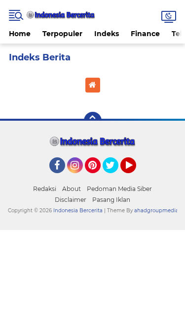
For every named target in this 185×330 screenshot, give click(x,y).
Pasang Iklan (111, 199)
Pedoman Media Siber (119, 188)
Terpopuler (62, 33)
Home (20, 33)
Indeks (106, 33)
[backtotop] (93, 121)
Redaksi (44, 188)
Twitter (115, 177)
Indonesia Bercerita (78, 210)
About (71, 188)
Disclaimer (70, 199)
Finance (145, 33)
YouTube (134, 177)
